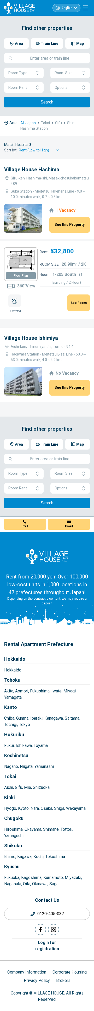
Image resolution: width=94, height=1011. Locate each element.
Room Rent (17, 87)
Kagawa (24, 856)
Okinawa (40, 883)
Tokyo (24, 724)
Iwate (56, 690)
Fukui (9, 745)
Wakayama (76, 808)
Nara (35, 808)
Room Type (17, 73)
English (67, 8)
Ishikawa (24, 745)
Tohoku (12, 680)
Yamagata (13, 697)
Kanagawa (53, 718)
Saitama (72, 718)
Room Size (64, 73)
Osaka (46, 808)
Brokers (63, 980)
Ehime (9, 856)
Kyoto (23, 808)
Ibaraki (36, 718)
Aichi (8, 787)
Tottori (66, 829)
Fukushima (40, 690)
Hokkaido (14, 659)
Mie (27, 787)
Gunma (22, 718)
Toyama (41, 745)
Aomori (21, 690)
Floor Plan (21, 275)
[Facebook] (40, 929)
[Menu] (85, 8)
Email (69, 526)
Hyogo (10, 808)
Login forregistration (47, 945)
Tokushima (55, 856)
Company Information (26, 972)
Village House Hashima (31, 169)
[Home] (47, 556)
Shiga (59, 808)
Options (61, 87)
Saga (53, 883)
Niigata (26, 766)
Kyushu (12, 866)
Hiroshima (13, 829)
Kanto (10, 707)
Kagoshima (31, 877)
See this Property (70, 224)
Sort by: (10, 150)
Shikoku (13, 845)
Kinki (9, 797)
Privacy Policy (37, 980)
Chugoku (14, 818)
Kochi (38, 856)
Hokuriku (14, 734)
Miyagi (69, 690)
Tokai (10, 776)
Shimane (51, 829)
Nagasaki (12, 883)
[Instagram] (53, 929)
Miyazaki (73, 877)
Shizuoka (41, 787)
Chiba (9, 718)
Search (47, 102)
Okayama (33, 829)
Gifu (18, 787)
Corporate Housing (69, 972)
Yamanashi (44, 766)
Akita (8, 690)
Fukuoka (11, 877)
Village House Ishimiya (31, 338)
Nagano (11, 766)
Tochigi (10, 724)
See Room (78, 303)
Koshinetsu (16, 755)
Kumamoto (53, 877)
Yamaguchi (14, 835)
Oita (26, 883)
